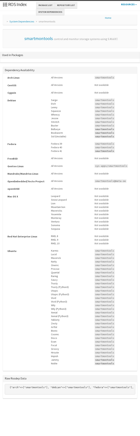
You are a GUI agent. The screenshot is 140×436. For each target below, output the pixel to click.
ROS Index (17, 4)
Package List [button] (45, 5)
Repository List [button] (66, 5)
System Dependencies (21, 21)
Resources (128, 4)
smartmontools (38, 38)
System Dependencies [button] (50, 12)
